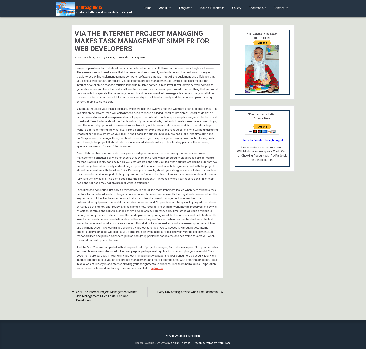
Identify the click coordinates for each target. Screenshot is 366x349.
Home (148, 8)
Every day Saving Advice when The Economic (187, 292)
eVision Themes (180, 342)
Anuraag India (104, 9)
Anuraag (110, 57)
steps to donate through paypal (262, 140)
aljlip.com (157, 268)
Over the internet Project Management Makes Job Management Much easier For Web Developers (106, 296)
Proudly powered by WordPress (211, 342)
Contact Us (281, 8)
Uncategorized (138, 57)
